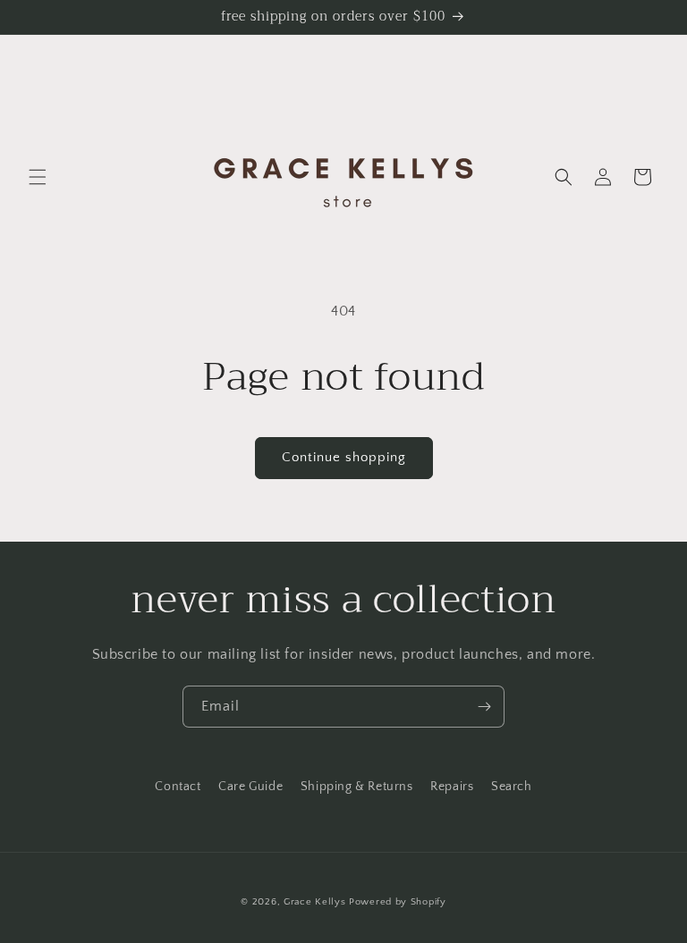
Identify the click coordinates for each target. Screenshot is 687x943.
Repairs (451, 786)
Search (511, 786)
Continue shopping (344, 457)
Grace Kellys (314, 902)
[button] (37, 177)
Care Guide (250, 786)
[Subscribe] (484, 707)
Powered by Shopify (397, 902)
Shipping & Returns (357, 786)
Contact (177, 786)
